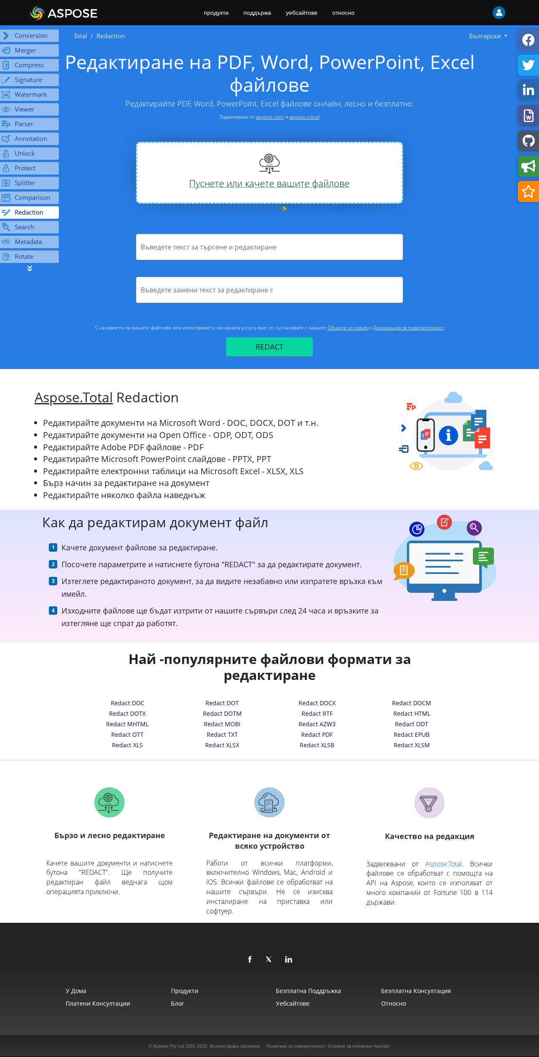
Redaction (29, 212)
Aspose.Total (74, 397)
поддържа (257, 12)
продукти (216, 12)
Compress (29, 65)
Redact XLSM (412, 745)
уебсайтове (302, 12)
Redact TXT (222, 734)
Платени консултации (98, 1003)
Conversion (31, 35)
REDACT (269, 347)
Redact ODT (411, 724)
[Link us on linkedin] (288, 959)
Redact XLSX (222, 745)
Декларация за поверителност (408, 327)
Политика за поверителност (296, 1046)
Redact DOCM (411, 703)
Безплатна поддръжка (308, 991)
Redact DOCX (317, 703)
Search (24, 227)
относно (343, 12)
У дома (76, 991)
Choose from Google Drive (326, 208)
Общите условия (348, 327)
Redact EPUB (412, 734)
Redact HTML (411, 713)
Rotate (24, 256)
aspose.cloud (304, 116)
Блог (177, 1003)
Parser (24, 124)
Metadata (28, 241)
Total (80, 36)
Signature (28, 79)
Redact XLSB (317, 745)
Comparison (32, 197)
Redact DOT (222, 703)
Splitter (25, 182)
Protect (25, 168)
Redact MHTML (127, 724)
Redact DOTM (222, 713)
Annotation (31, 138)
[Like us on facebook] (250, 959)
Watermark (31, 94)
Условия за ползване (350, 1046)
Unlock (25, 153)
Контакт (382, 1046)
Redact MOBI (222, 724)
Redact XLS (127, 745)
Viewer (25, 109)
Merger (25, 50)
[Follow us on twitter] (269, 959)
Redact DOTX (127, 713)
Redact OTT (127, 734)
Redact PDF (317, 734)
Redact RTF (317, 713)
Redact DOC (127, 703)
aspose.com (270, 116)
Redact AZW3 (317, 724)
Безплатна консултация (416, 991)
